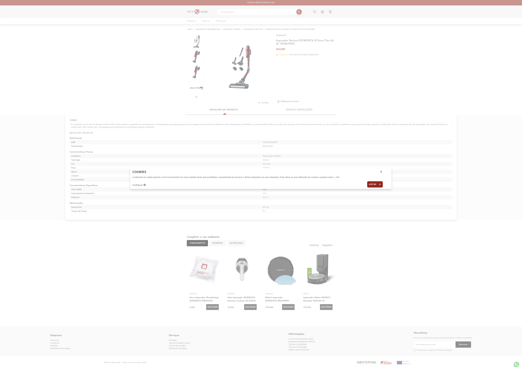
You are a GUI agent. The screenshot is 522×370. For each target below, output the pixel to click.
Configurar (139, 185)
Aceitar (375, 184)
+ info (336, 177)
